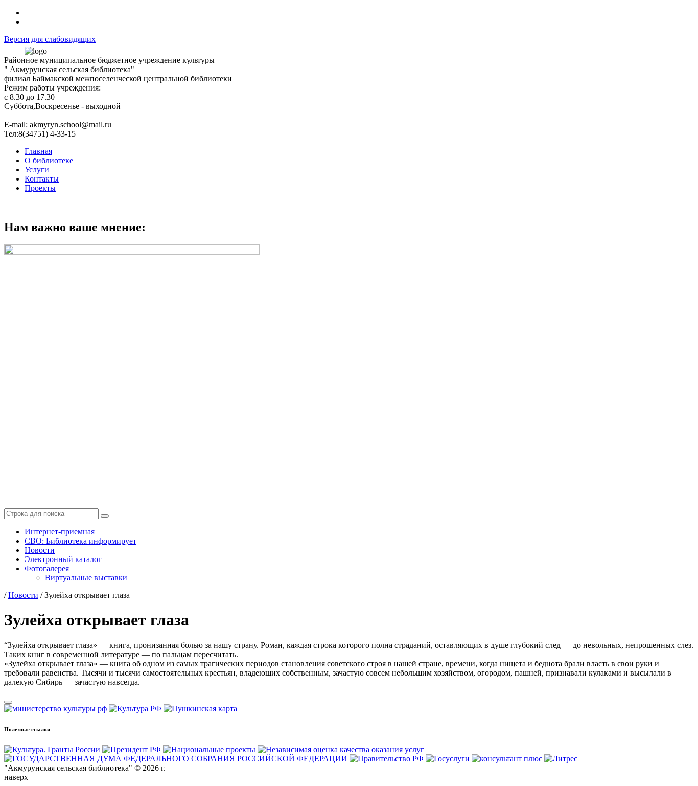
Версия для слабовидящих (50, 39)
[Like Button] (8, 702)
